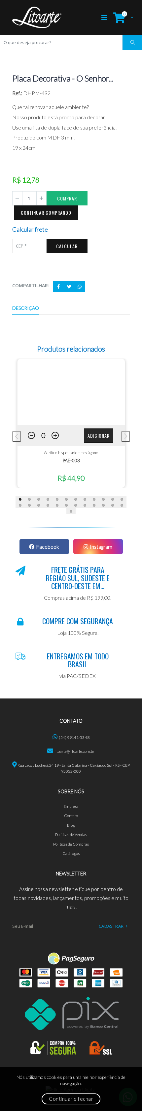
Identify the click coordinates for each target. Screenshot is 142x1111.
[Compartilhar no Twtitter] (69, 286)
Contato (71, 815)
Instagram (101, 546)
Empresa (71, 806)
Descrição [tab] (25, 308)
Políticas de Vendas (71, 834)
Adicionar (99, 435)
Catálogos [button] (71, 853)
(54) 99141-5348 (74, 737)
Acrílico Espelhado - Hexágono (71, 452)
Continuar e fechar (71, 1099)
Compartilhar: (31, 285)
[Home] (37, 17)
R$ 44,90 (71, 478)
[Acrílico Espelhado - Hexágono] (71, 392)
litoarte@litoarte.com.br (74, 751)
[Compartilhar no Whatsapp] (79, 286)
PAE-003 (71, 460)
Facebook (47, 546)
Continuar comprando (46, 212)
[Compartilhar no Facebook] (58, 286)
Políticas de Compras (71, 844)
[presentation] (16, 436)
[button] (121, 17)
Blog (71, 825)
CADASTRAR (111, 926)
